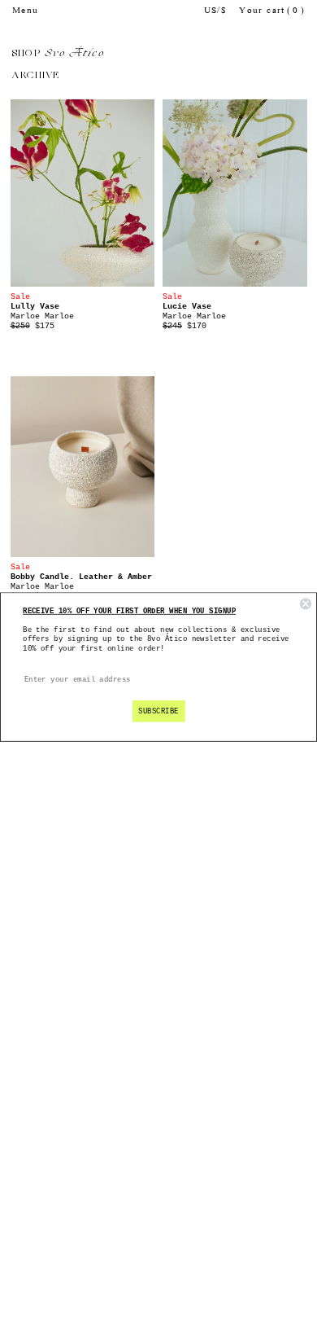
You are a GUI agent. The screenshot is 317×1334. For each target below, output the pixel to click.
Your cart (272, 11)
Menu (25, 11)
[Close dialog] (305, 604)
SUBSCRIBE (158, 711)
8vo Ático (74, 54)
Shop (26, 54)
